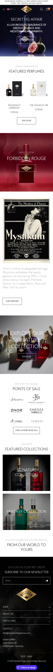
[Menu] (4, 9)
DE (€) (23, 656)
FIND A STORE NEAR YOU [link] (26, 430)
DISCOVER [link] (26, 121)
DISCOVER (26, 357)
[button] (11, 9)
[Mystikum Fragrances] (26, 9)
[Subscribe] (46, 580)
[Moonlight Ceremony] (14, 88)
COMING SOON (26, 40)
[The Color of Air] (38, 88)
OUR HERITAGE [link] (12, 301)
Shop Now (26, 168)
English (29, 656)
